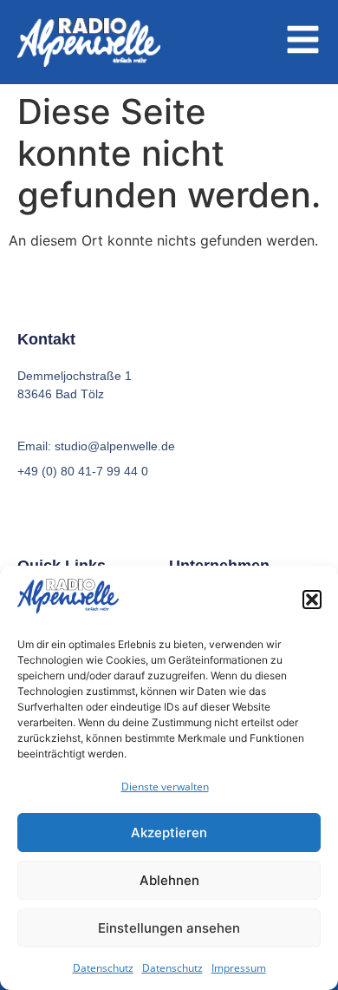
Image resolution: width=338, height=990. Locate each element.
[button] (312, 599)
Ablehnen (169, 880)
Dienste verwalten (165, 786)
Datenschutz (103, 967)
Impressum (238, 967)
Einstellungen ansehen (169, 928)
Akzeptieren (169, 832)
